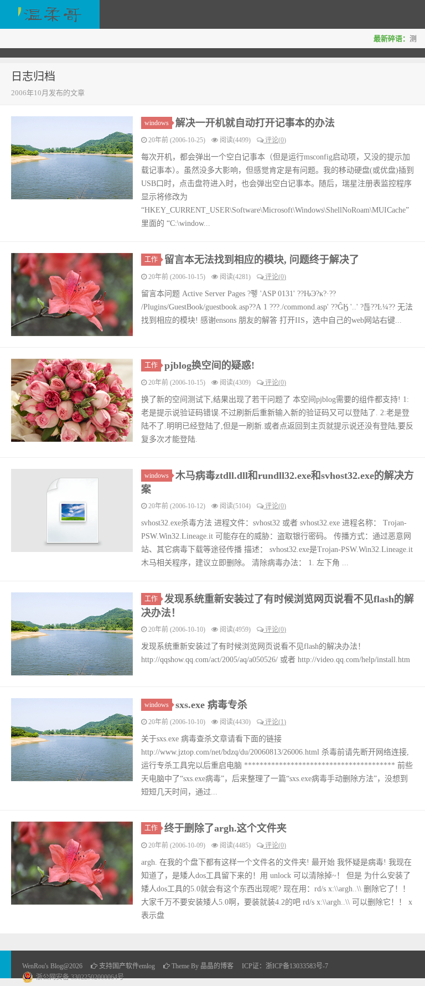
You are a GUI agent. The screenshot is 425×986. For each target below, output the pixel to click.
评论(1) (274, 722)
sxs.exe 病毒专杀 (211, 704)
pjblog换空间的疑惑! (209, 365)
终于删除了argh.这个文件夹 (225, 828)
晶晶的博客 (217, 966)
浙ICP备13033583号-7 (297, 966)
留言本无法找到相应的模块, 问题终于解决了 (261, 259)
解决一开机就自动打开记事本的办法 (255, 122)
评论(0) (274, 140)
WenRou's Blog (50, 14)
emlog (147, 966)
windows (156, 123)
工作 (151, 260)
